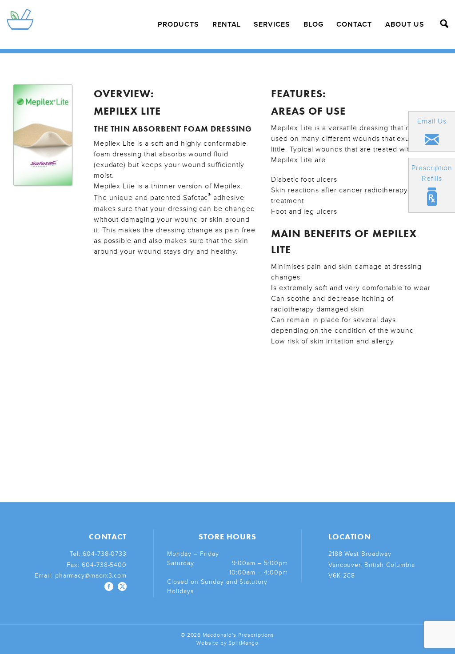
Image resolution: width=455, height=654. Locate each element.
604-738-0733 (105, 554)
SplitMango (243, 643)
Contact (354, 24)
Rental (226, 24)
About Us (404, 24)
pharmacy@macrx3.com (91, 575)
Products (178, 24)
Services (272, 24)
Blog (313, 24)
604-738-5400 (104, 565)
